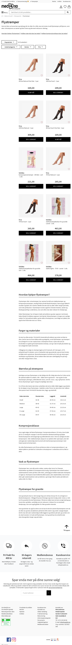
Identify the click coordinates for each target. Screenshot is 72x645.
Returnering (41, 616)
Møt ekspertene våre (8, 611)
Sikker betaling (42, 611)
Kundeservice (66, 1)
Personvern (41, 620)
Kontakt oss (41, 609)
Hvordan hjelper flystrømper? (11, 33)
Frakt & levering (42, 614)
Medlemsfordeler (43, 624)
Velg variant (58, 92)
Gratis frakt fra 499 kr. (9, 1)
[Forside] (2, 16)
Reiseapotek (17, 16)
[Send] (48, 592)
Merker (54, 1)
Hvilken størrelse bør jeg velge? (30, 33)
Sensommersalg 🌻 (23, 1)
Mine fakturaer (6, 616)
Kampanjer (35, 1)
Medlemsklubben (7, 614)
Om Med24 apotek (7, 609)
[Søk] (67, 12)
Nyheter (22, 611)
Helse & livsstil (8, 16)
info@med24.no (65, 622)
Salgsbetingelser (43, 622)
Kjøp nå (31, 92)
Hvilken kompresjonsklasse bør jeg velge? (54, 33)
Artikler (59, 1)
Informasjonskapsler (44, 618)
